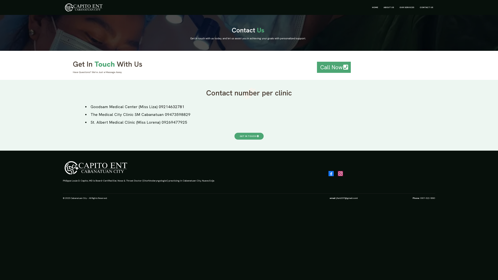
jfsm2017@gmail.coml (347, 198)
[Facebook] (331, 173)
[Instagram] (340, 173)
